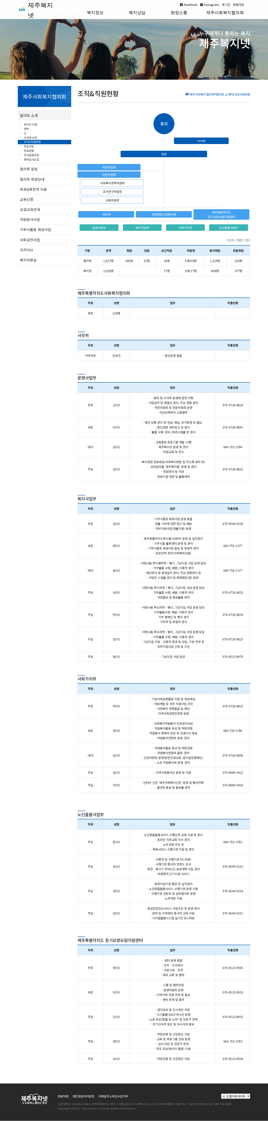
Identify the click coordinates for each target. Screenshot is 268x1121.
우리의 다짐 (30, 124)
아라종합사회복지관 (164, 214)
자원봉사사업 (30, 219)
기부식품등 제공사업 (35, 229)
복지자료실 (28, 259)
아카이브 (26, 249)
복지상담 (137, 12)
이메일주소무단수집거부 (113, 1096)
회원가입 (238, 4)
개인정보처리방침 (83, 1096)
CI (24, 133)
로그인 (226, 4)
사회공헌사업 (30, 239)
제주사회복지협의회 (225, 12)
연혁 (26, 129)
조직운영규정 (31, 155)
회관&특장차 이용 (33, 189)
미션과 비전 (30, 138)
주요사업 (28, 146)
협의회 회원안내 (32, 179)
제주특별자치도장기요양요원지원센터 (221, 214)
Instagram (211, 4)
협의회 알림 (29, 168)
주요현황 (28, 151)
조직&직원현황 (32, 142)
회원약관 (63, 1096)
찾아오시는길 (31, 159)
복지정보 (95, 12)
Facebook (190, 4)
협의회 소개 (29, 115)
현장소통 (179, 12)
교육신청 (26, 199)
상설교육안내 (30, 209)
